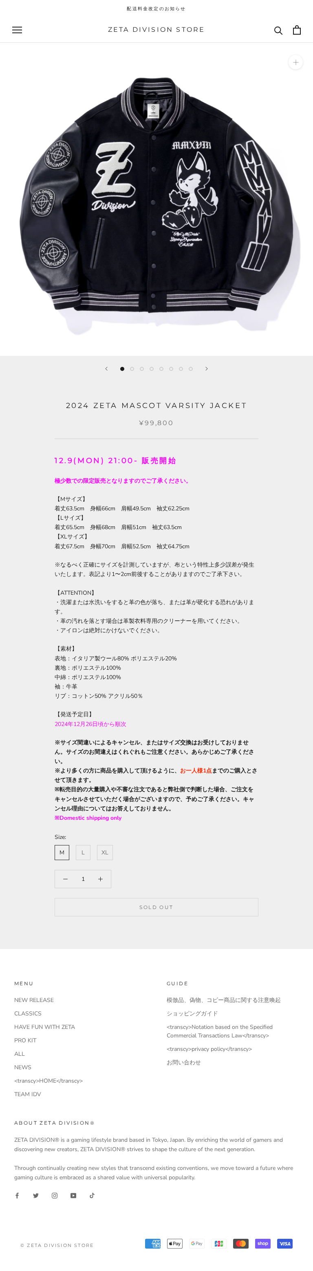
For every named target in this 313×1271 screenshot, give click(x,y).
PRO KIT (25, 1040)
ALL (19, 1054)
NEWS (22, 1067)
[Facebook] (17, 1195)
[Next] (206, 369)
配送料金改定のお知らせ (156, 8)
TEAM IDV (27, 1094)
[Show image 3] (142, 369)
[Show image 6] (171, 369)
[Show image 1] (122, 369)
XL (104, 852)
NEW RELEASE (34, 1000)
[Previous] (106, 369)
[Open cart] (297, 30)
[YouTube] (73, 1195)
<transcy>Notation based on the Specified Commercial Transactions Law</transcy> (220, 1031)
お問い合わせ (184, 1062)
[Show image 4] (152, 369)
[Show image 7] (181, 369)
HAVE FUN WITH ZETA (44, 1027)
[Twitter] (36, 1195)
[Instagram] (54, 1195)
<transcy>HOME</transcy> (48, 1081)
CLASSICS (28, 1013)
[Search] (278, 30)
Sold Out (156, 907)
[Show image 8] (191, 369)
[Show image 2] (132, 369)
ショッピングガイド (192, 1013)
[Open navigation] (17, 29)
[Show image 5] (161, 369)
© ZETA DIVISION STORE (57, 1245)
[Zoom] (296, 62)
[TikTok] (92, 1195)
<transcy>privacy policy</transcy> (209, 1049)
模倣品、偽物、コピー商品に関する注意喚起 (224, 1000)
